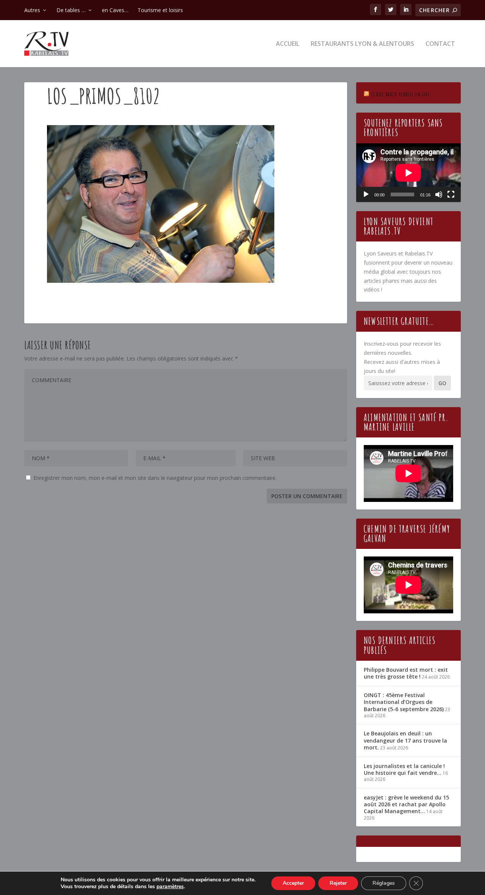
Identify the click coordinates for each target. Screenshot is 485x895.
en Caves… (115, 10)
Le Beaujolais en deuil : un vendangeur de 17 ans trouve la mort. (405, 740)
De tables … (71, 10)
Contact (440, 44)
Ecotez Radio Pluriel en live (400, 94)
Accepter (293, 883)
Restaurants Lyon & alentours (362, 44)
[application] (408, 172)
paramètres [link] (170, 886)
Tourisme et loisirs (160, 10)
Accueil (287, 44)
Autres (32, 10)
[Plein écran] (451, 194)
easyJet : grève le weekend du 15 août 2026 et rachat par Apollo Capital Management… (406, 804)
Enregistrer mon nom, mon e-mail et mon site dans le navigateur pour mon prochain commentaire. (155, 477)
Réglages (383, 883)
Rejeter (338, 883)
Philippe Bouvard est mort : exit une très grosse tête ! (406, 673)
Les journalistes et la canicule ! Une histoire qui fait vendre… (404, 769)
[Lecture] (366, 194)
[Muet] (439, 194)
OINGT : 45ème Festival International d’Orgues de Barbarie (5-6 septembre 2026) (404, 701)
